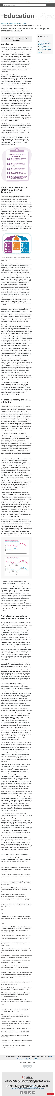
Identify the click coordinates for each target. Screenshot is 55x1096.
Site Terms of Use (20, 1088)
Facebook (24, 1066)
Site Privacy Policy (14, 1088)
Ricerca (24, 23)
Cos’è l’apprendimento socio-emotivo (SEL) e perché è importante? (44, 43)
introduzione (42, 40)
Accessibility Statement (40, 1088)
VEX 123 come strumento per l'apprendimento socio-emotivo (44, 51)
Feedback (50, 1094)
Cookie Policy (26, 1088)
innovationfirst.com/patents (33, 1087)
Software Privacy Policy (32, 1088)
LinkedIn (30, 1066)
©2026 (33, 1085)
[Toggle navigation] (3, 2)
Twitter (27, 1066)
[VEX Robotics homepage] (25, 1)
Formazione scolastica (15, 23)
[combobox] (24, 5)
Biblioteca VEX (5, 23)
